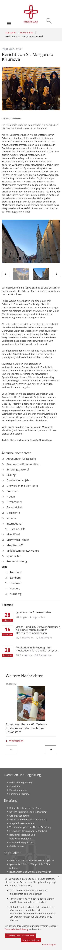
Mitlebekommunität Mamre (23, 550)
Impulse (11, 518)
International (14, 523)
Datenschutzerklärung (16, 929)
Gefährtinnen (15, 502)
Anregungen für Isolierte (21, 458)
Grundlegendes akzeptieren (20, 935)
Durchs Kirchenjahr (18, 480)
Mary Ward (13, 534)
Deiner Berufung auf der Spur (25, 808)
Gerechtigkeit (15, 507)
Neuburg (15, 588)
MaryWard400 (15, 545)
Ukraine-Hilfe (17, 529)
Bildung (11, 475)
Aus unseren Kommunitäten (23, 464)
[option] (31, 241)
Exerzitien (12, 491)
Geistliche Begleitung (20, 782)
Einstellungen (49, 944)
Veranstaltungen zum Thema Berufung (30, 827)
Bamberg (15, 577)
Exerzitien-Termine (19, 793)
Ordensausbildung (19, 815)
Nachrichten (26, 32)
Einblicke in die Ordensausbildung (27, 819)
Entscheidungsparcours (22, 842)
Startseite (10, 32)
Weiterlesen (16, 741)
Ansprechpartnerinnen (21, 823)
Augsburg (15, 572)
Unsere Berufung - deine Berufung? (28, 811)
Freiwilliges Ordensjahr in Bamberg (28, 830)
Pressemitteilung (17, 561)
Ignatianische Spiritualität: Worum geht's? (31, 860)
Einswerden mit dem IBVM (22, 485)
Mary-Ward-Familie (18, 540)
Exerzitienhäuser (18, 790)
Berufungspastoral (18, 469)
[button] (6, 274)
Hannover (16, 583)
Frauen (11, 496)
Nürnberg (15, 594)
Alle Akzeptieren (31, 940)
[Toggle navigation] (8, 23)
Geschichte (13, 513)
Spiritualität (14, 556)
